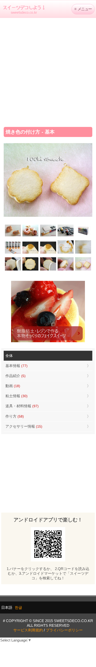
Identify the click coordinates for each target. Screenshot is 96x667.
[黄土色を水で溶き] (30, 253)
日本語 (6, 607)
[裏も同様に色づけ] (30, 270)
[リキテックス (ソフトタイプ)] (13, 253)
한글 (18, 607)
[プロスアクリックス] (83, 236)
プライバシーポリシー (64, 630)
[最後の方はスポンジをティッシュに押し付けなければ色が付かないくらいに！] (83, 253)
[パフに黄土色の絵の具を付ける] (48, 253)
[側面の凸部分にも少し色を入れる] (65, 270)
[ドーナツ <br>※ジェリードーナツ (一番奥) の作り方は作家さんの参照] (30, 236)
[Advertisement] (48, 71)
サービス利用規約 (28, 630)
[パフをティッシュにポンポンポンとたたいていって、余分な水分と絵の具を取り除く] (65, 253)
